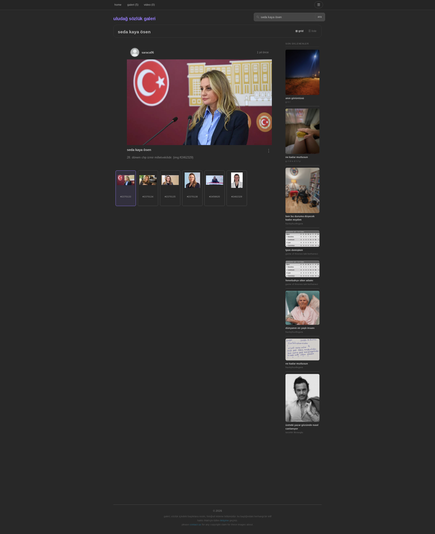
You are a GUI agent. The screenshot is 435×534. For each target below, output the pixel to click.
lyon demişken (294, 250)
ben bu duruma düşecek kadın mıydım (299, 218)
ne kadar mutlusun (296, 157)
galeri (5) (132, 4)
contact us (195, 524)
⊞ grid (299, 31)
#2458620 (214, 196)
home (117, 4)
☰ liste (312, 31)
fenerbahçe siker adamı (299, 280)
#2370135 (170, 196)
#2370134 (148, 196)
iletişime (224, 520)
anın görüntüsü (294, 98)
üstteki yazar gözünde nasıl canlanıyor (301, 427)
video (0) (149, 4)
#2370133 (125, 196)
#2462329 (236, 196)
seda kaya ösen (134, 31)
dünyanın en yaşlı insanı (299, 328)
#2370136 (192, 196)
